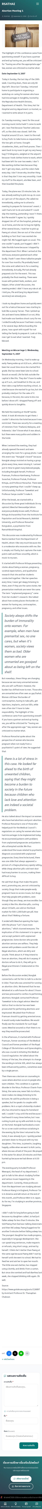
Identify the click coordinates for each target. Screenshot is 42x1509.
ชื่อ (5, 1416)
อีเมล (9, 1431)
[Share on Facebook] (9, 1353)
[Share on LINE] (21, 1353)
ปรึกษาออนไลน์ (22, 1478)
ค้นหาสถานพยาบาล (22, 1486)
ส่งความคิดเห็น (29, 1445)
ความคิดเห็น (8, 1382)
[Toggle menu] (37, 3)
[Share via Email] (27, 1353)
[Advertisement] (21, 1321)
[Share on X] (15, 1353)
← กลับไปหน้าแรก (8, 1359)
